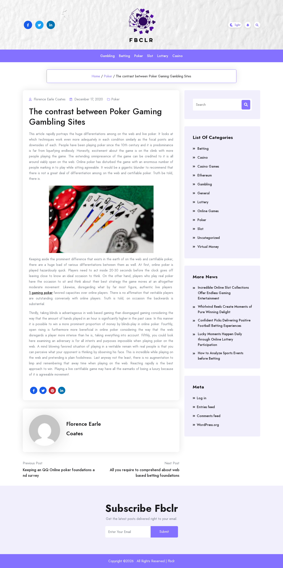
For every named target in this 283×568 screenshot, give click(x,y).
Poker (138, 56)
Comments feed (208, 416)
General (203, 193)
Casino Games (208, 166)
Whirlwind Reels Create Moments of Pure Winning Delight (225, 309)
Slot (150, 56)
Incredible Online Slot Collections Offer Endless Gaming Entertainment (223, 293)
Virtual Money (208, 246)
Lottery (162, 56)
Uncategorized (208, 237)
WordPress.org (208, 424)
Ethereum (204, 175)
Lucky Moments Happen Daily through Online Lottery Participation (220, 339)
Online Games (208, 211)
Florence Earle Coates (83, 428)
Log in (201, 398)
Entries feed (206, 407)
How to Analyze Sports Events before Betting (220, 356)
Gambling (107, 56)
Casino (177, 56)
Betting (124, 56)
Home (96, 76)
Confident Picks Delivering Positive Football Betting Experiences (224, 323)
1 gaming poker (41, 292)
